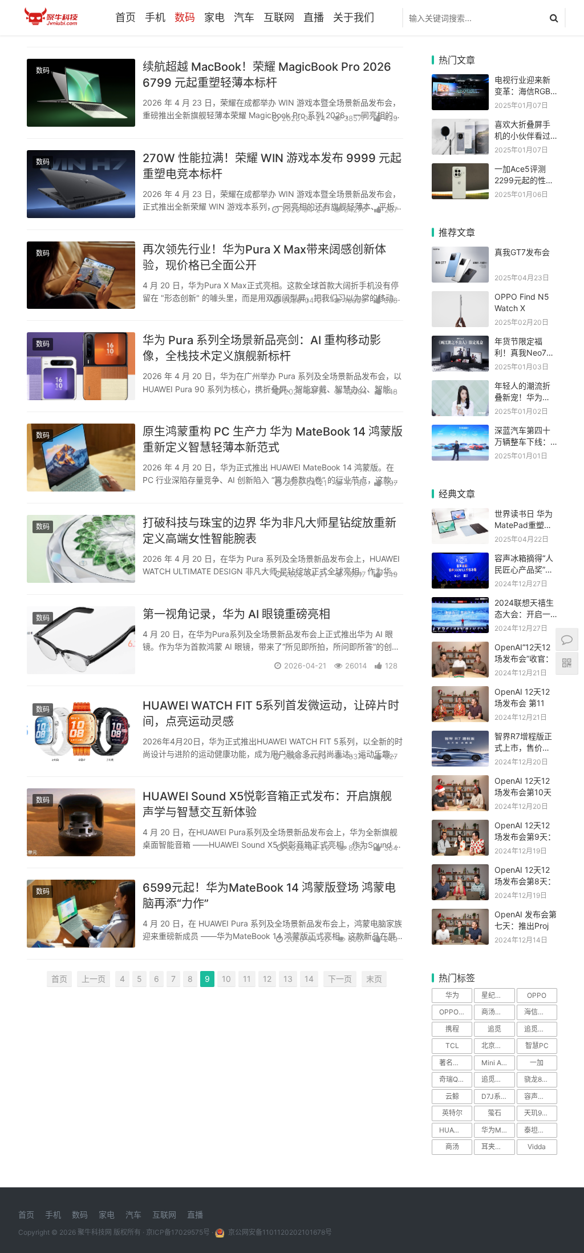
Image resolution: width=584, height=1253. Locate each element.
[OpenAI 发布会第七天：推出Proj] (460, 916)
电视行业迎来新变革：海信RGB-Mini (524, 91)
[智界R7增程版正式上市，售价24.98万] (460, 738)
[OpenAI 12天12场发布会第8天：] (460, 871)
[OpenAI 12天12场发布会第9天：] (460, 827)
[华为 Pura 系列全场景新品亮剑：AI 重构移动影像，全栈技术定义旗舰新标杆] (81, 366)
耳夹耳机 (495, 1146)
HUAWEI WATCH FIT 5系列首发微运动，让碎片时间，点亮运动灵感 (271, 713)
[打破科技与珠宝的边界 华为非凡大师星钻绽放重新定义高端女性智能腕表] (81, 549)
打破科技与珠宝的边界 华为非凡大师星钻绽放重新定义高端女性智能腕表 (269, 531)
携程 (452, 1029)
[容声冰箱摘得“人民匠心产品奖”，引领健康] (460, 560)
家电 (214, 17)
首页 (125, 17)
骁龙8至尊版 (540, 1079)
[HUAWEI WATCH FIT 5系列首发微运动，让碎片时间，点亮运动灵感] (81, 732)
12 (267, 979)
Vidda (537, 1146)
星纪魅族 (495, 995)
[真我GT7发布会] (460, 254)
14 (309, 979)
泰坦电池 (537, 1130)
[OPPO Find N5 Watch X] (460, 298)
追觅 (494, 1029)
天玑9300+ (540, 1113)
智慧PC (537, 1045)
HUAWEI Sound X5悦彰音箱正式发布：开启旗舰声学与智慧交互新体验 (267, 804)
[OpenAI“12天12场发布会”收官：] (460, 649)
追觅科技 (537, 1029)
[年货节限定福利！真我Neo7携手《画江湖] (460, 343)
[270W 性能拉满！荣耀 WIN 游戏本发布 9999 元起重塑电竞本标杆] (81, 184)
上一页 (94, 979)
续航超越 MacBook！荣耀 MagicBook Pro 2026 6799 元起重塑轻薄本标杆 (267, 75)
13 (288, 979)
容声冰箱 (537, 1096)
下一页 (340, 979)
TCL (452, 1045)
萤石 (494, 1113)
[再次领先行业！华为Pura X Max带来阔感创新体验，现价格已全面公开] (81, 275)
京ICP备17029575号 (178, 1232)
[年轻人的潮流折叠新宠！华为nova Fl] (460, 387)
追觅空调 (495, 1079)
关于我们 (353, 17)
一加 (537, 1062)
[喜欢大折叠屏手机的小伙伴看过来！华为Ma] (460, 126)
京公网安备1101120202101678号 (279, 1232)
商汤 (452, 1146)
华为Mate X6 (497, 1130)
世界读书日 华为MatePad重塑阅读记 (523, 525)
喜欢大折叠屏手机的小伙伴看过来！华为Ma (522, 135)
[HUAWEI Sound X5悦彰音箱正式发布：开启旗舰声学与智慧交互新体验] (81, 822)
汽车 (244, 17)
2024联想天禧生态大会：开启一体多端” (524, 614)
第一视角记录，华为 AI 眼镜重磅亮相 (236, 614)
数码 (185, 17)
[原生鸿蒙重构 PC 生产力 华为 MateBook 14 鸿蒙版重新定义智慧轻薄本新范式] (81, 457)
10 (226, 979)
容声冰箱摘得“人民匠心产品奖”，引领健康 (523, 569)
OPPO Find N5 (455, 1012)
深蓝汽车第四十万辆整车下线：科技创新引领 (522, 441)
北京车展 (495, 1045)
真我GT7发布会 (522, 252)
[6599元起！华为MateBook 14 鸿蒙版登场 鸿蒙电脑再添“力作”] (81, 914)
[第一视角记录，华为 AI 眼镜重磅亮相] (81, 640)
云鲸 (452, 1096)
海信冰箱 (537, 1012)
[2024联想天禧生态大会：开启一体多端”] (460, 604)
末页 (374, 979)
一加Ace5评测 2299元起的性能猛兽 (524, 180)
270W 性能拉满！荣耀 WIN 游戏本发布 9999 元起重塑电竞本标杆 (272, 166)
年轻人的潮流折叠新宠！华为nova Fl (522, 397)
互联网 (278, 17)
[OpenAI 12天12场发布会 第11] (460, 693)
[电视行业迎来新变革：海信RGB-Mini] (460, 81)
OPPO (536, 995)
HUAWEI (452, 1130)
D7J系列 (494, 1096)
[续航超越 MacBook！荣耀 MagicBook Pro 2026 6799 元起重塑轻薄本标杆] (81, 93)
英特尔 (452, 1113)
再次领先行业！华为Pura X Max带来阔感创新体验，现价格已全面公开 (264, 257)
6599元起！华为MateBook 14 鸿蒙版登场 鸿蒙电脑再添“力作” (269, 895)
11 (247, 979)
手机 (155, 17)
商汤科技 (495, 1012)
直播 (313, 17)
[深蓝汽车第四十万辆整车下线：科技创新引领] (460, 432)
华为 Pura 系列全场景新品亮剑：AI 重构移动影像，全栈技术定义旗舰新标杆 (262, 348)
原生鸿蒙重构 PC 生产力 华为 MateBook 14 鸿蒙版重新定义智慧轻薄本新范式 (273, 439)
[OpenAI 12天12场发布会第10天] (460, 782)
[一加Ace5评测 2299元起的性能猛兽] (460, 170)
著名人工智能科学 (455, 1062)
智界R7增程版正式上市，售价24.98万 (523, 747)
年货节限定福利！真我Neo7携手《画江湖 (524, 352)
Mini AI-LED (497, 1062)
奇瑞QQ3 (453, 1079)
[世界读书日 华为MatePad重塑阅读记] (460, 515)
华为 (452, 995)
